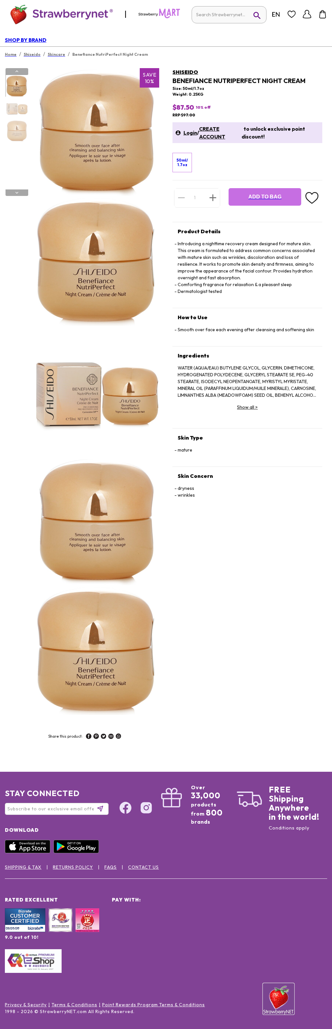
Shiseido (185, 72)
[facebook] (88, 737)
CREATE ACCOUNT (212, 133)
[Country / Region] (275, 14)
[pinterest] (96, 737)
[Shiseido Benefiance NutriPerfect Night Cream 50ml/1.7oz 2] (16, 108)
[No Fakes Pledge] (87, 927)
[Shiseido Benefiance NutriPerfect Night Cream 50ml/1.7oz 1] (16, 86)
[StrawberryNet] (59, 14)
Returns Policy (73, 867)
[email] (111, 737)
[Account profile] (307, 14)
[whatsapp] (118, 737)
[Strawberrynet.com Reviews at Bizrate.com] (25, 930)
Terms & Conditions (74, 1005)
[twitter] (103, 737)
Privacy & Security (26, 1005)
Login (190, 132)
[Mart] (159, 17)
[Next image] (17, 192)
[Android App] (77, 851)
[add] (213, 197)
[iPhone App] (29, 851)
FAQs (110, 867)
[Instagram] (146, 809)
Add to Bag (264, 197)
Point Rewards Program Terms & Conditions (153, 1005)
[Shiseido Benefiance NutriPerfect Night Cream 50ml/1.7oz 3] (16, 131)
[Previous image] (17, 71)
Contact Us (143, 867)
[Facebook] (125, 809)
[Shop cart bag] (322, 14)
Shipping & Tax (23, 867)
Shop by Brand (25, 40)
